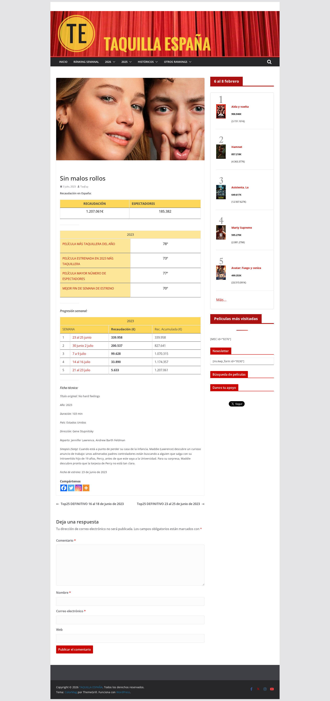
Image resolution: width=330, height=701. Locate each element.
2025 (124, 62)
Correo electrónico (71, 611)
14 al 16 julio (81, 362)
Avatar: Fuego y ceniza (246, 268)
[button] (113, 62)
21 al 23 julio (81, 370)
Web (59, 630)
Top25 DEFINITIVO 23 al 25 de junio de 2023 (168, 504)
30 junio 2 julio (83, 346)
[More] (86, 488)
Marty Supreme (241, 227)
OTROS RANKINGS (175, 62)
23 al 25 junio (82, 337)
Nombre (63, 592)
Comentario (66, 540)
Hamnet (236, 147)
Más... (221, 299)
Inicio (63, 62)
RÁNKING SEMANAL (86, 62)
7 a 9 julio (79, 354)
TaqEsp (84, 186)
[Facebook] (63, 488)
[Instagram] (78, 488)
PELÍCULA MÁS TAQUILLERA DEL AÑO (88, 244)
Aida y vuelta (240, 106)
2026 (108, 62)
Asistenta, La (239, 187)
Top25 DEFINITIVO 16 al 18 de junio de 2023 (92, 504)
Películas (66, 169)
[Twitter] (71, 488)
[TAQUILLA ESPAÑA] (165, 14)
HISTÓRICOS (146, 62)
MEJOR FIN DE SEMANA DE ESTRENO (88, 288)
